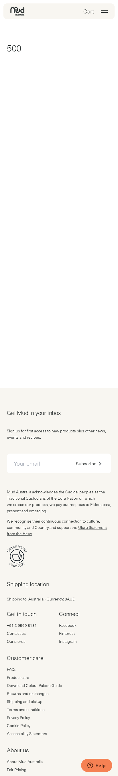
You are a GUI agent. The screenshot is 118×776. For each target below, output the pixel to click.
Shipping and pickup (24, 701)
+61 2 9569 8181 (22, 625)
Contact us (16, 633)
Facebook (67, 625)
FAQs (11, 669)
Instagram (68, 641)
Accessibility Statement (27, 733)
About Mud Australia (25, 762)
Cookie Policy (18, 725)
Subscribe (86, 463)
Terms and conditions (26, 709)
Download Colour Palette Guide (34, 685)
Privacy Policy (18, 717)
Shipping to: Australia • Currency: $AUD (41, 599)
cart (88, 11)
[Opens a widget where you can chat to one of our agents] (96, 766)
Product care (18, 677)
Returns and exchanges (28, 693)
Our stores (16, 641)
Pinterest (67, 633)
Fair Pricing (16, 770)
